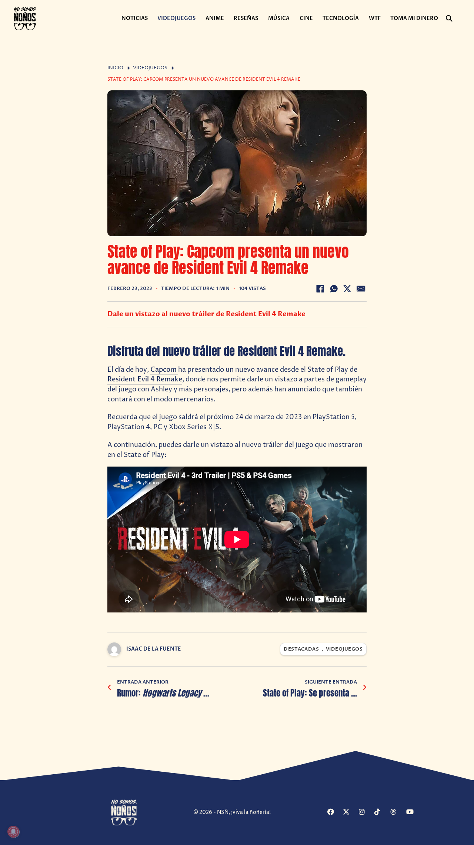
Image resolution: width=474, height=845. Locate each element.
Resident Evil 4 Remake (144, 379)
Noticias (134, 18)
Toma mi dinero (414, 18)
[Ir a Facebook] (334, 812)
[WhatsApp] (333, 288)
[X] (347, 288)
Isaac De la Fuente (153, 648)
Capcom (164, 369)
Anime (215, 18)
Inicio (115, 68)
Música (279, 18)
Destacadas (301, 649)
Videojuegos (176, 18)
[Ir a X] (350, 812)
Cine (306, 18)
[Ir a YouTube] (413, 812)
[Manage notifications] (13, 832)
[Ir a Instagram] (366, 812)
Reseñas (246, 18)
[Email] (361, 288)
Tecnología (341, 18)
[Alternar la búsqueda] (449, 18)
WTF (375, 18)
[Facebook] (320, 288)
